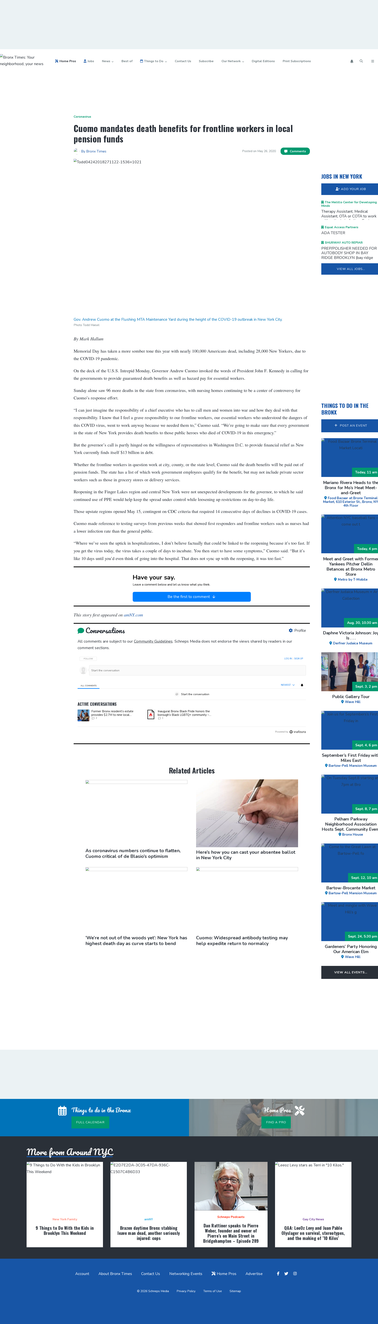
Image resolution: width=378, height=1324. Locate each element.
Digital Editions (263, 61)
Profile (300, 630)
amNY (148, 1219)
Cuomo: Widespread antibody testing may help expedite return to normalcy (242, 940)
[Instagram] (295, 1273)
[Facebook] (279, 1273)
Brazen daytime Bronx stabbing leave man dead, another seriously (149, 1233)
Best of (126, 61)
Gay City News (313, 1219)
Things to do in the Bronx (345, 408)
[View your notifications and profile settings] (352, 61)
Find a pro (276, 1122)
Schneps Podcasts (231, 1217)
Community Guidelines (153, 641)
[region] (192, 694)
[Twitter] (286, 1273)
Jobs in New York (341, 176)
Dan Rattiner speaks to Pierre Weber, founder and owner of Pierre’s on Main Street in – (231, 1233)
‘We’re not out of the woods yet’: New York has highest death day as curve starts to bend (136, 940)
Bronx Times (96, 151)
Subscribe (206, 61)
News (106, 61)
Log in (288, 658)
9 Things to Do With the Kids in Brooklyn (65, 1230)
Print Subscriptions (297, 61)
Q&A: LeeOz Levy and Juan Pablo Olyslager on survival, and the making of (313, 1233)
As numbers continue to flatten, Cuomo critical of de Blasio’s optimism (133, 853)
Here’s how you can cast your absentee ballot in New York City (245, 855)
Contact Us (183, 61)
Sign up (298, 658)
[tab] (89, 685)
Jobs (91, 61)
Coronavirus (82, 117)
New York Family (65, 1219)
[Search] (362, 61)
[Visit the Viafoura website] (297, 732)
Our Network (231, 61)
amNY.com (133, 615)
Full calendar (90, 1122)
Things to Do (153, 61)
